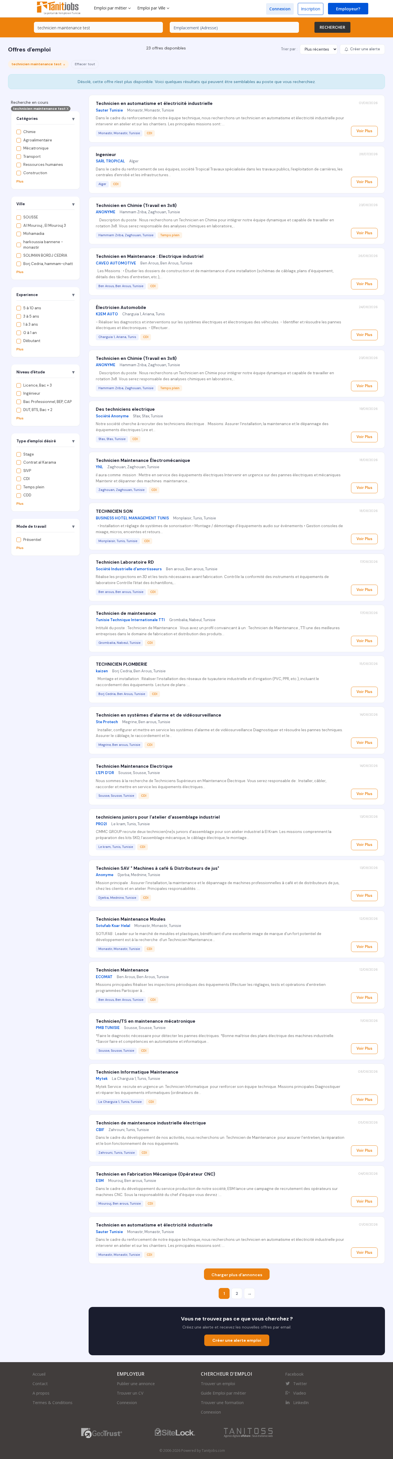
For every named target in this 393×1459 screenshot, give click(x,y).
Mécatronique (36, 148)
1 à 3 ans (30, 324)
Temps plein (33, 487)
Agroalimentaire (37, 140)
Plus (20, 181)
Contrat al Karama (39, 462)
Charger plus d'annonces (236, 1274)
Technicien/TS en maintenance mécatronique (145, 1021)
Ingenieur (106, 155)
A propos (41, 1393)
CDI (26, 478)
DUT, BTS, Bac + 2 (37, 409)
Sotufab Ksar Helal (113, 925)
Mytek (102, 1078)
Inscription (310, 8)
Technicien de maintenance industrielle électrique (151, 1123)
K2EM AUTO (107, 314)
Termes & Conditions (53, 1402)
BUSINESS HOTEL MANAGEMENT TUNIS (132, 518)
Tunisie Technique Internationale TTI (130, 619)
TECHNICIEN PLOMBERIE (121, 664)
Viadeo (299, 1393)
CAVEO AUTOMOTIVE (116, 263)
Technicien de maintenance (126, 613)
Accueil (39, 1374)
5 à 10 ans (32, 308)
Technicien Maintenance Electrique (134, 766)
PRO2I (101, 823)
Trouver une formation (222, 1402)
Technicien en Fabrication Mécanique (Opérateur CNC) (155, 1174)
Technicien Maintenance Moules (130, 919)
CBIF (100, 1129)
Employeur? (348, 8)
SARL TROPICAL (110, 161)
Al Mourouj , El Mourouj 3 (44, 225)
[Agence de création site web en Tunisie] (248, 1432)
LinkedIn (301, 1402)
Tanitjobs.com (213, 1450)
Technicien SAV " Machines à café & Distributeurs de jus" (157, 868)
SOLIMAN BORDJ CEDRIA (45, 255)
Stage (28, 454)
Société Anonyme (112, 416)
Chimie (29, 131)
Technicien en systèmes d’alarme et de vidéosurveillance (158, 715)
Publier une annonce (136, 1383)
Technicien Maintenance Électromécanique (143, 460)
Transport (32, 156)
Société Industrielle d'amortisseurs (129, 569)
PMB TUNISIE (108, 1027)
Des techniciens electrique (125, 409)
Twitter (300, 1383)
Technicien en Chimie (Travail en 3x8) (136, 205)
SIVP (27, 470)
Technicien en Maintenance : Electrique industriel (149, 256)
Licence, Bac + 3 (37, 385)
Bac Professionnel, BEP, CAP (47, 401)
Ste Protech (107, 721)
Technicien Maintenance (122, 970)
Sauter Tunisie (109, 110)
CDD (27, 495)
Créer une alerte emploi (236, 1340)
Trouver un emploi (218, 1383)
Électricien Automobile (121, 307)
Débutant (31, 340)
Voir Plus (364, 130)
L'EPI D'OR (105, 772)
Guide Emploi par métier (223, 1393)
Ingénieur (31, 393)
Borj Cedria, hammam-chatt (48, 263)
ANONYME (105, 212)
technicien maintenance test (40, 108)
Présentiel (32, 539)
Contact (40, 1383)
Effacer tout (85, 64)
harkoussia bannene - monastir (43, 244)
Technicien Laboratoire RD (125, 562)
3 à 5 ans (31, 316)
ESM (100, 1180)
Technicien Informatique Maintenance (137, 1072)
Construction (35, 172)
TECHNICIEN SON (114, 511)
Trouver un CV (130, 1393)
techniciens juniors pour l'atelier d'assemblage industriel (158, 817)
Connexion (280, 8)
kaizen (102, 671)
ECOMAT (104, 976)
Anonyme (104, 874)
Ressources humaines (43, 164)
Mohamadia (33, 233)
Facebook (294, 1374)
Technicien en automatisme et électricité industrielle (154, 103)
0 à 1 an (30, 332)
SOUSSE (30, 217)
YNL (99, 466)
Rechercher (332, 27)
